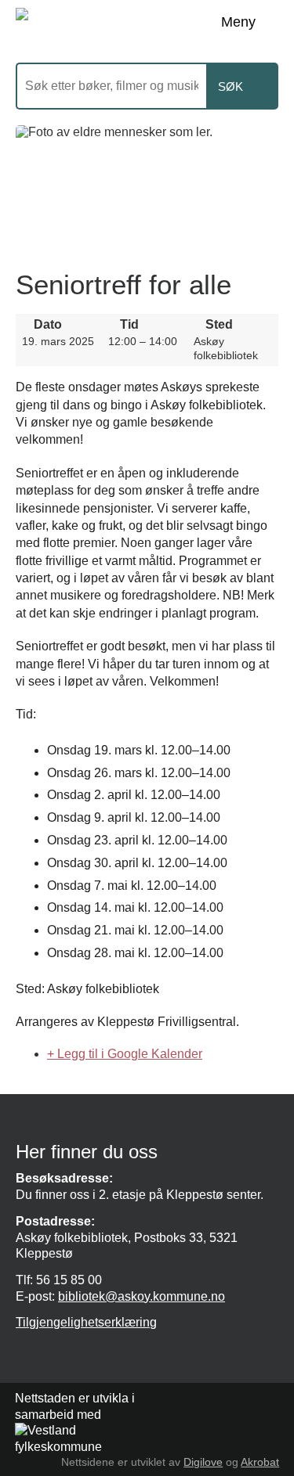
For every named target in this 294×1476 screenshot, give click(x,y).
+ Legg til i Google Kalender (124, 1053)
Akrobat (260, 1462)
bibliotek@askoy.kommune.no (141, 1296)
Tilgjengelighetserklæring (86, 1322)
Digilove (203, 1462)
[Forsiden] (133, 23)
